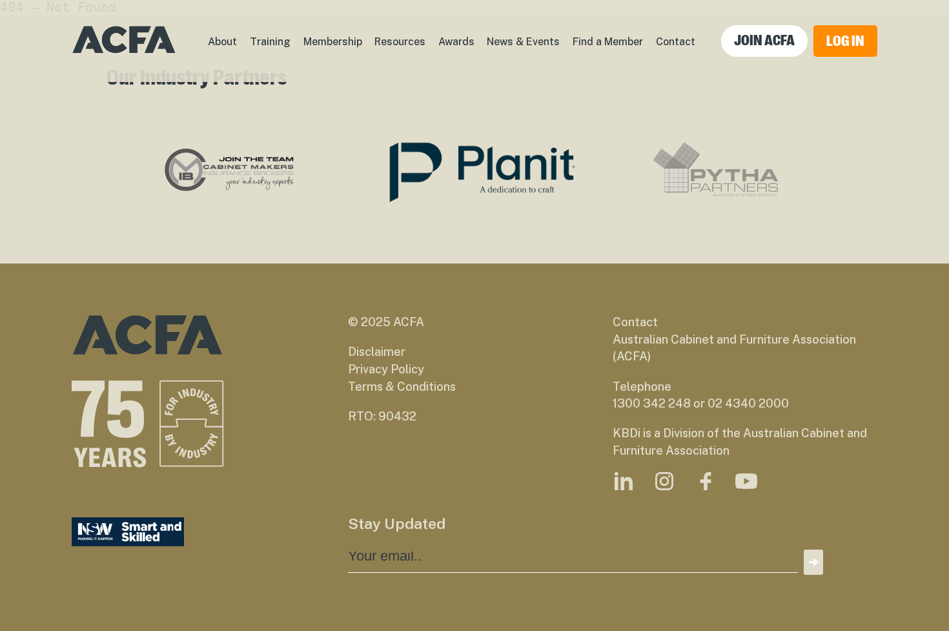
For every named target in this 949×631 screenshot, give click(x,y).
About (222, 42)
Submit (813, 562)
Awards (456, 42)
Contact (675, 42)
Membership (332, 42)
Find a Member (608, 42)
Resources (399, 42)
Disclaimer (376, 351)
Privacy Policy (386, 369)
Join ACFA (764, 40)
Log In (845, 41)
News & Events (523, 42)
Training (270, 42)
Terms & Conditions (402, 386)
